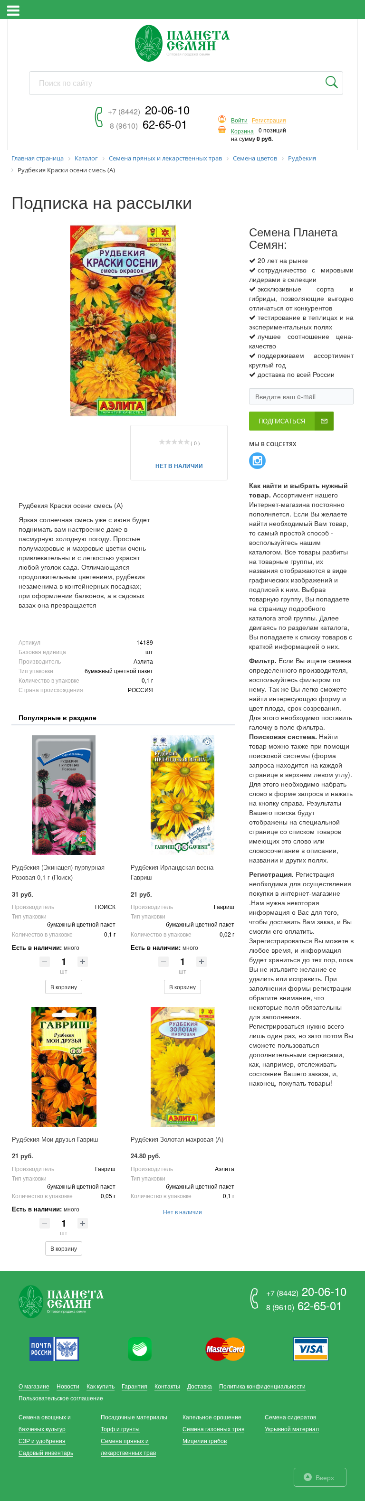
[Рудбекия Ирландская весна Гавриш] (182, 795)
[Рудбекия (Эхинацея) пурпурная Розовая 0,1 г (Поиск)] (63, 795)
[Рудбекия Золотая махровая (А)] (182, 1067)
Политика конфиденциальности (262, 1386)
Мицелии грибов (204, 1440)
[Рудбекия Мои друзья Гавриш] (63, 1067)
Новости (68, 1386)
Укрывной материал (292, 1429)
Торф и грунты (120, 1429)
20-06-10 (149, 109)
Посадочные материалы (134, 1417)
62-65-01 (148, 123)
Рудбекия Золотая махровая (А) (177, 1139)
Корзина (242, 131)
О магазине (34, 1386)
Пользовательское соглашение (61, 1398)
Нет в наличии (179, 465)
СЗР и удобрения (42, 1440)
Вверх (325, 1477)
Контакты (167, 1386)
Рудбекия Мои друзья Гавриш (55, 1139)
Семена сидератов (290, 1417)
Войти (239, 120)
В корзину (63, 987)
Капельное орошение (211, 1417)
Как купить (100, 1386)
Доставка (199, 1386)
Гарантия (134, 1386)
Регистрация (269, 120)
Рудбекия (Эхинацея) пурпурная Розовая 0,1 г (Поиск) (58, 872)
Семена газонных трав (213, 1429)
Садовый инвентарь (46, 1452)
